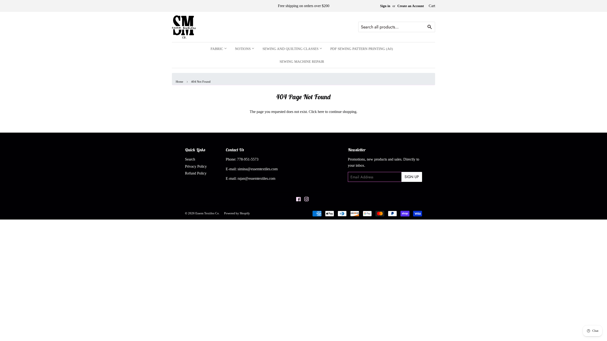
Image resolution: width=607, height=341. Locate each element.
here (321, 112)
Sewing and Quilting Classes (290, 49)
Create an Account (410, 6)
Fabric (217, 49)
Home (179, 81)
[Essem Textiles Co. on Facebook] (298, 200)
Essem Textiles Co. (207, 213)
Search (190, 159)
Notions (243, 49)
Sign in (385, 6)
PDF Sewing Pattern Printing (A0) (361, 49)
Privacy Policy (196, 166)
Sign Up (412, 176)
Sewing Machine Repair (302, 61)
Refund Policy (196, 173)
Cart (432, 6)
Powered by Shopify (237, 213)
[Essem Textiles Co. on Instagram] (306, 200)
